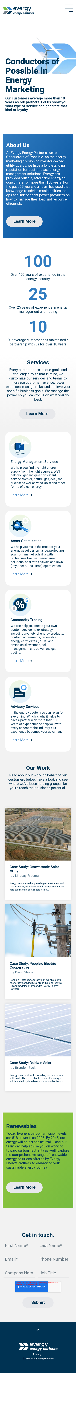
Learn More (24, 221)
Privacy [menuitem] (37, 1354)
